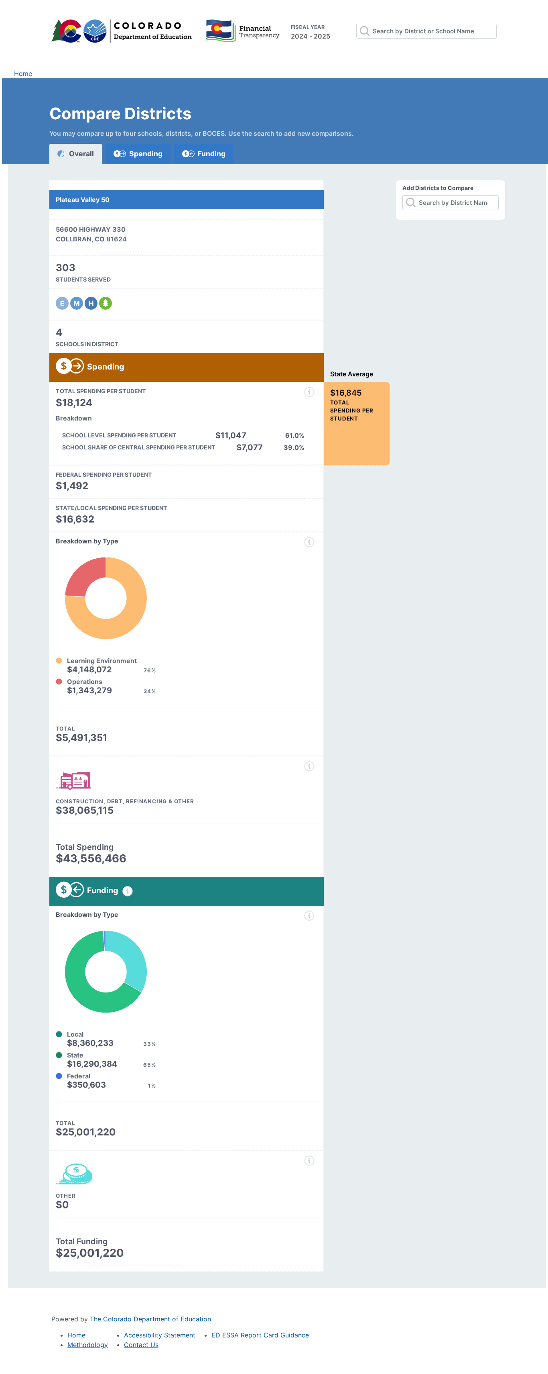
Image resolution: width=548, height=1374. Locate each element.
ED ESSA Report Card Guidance (260, 1335)
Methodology (87, 1345)
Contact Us (141, 1345)
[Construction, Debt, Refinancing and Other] (309, 766)
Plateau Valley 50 (83, 200)
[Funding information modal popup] (127, 891)
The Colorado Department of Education (150, 1319)
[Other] (309, 1161)
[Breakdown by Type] (309, 542)
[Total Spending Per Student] (309, 392)
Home (23, 73)
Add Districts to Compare (438, 187)
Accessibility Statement (159, 1335)
